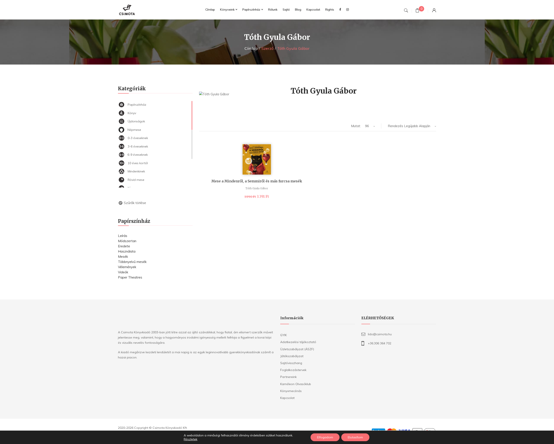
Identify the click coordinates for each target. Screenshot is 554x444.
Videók (123, 272)
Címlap (251, 48)
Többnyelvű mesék (132, 262)
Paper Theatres (130, 277)
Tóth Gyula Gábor (256, 188)
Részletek (190, 439)
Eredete (124, 246)
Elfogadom (325, 437)
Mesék (123, 256)
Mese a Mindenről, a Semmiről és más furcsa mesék (256, 181)
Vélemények (127, 267)
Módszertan (127, 241)
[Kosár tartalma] (417, 11)
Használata (126, 251)
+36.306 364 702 (379, 343)
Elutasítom (355, 437)
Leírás (122, 236)
